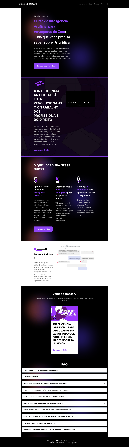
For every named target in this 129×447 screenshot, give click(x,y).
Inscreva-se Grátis (43, 229)
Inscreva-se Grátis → (42, 150)
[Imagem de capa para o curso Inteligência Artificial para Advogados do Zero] (64, 313)
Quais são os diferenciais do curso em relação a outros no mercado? (48, 416)
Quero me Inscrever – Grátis (46, 66)
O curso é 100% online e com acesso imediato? (40, 423)
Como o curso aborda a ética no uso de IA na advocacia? (43, 403)
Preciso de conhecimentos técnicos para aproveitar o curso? (46, 383)
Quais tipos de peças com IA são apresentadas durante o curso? (46, 390)
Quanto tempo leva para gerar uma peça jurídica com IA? (44, 396)
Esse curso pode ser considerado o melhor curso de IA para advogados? (49, 430)
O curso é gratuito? (31, 376)
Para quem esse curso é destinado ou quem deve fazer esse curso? (47, 410)
